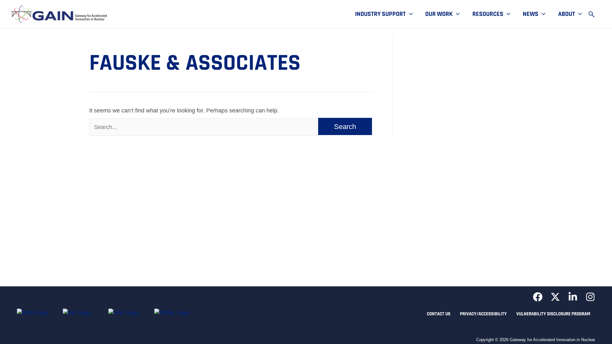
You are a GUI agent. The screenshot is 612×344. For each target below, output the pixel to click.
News (530, 14)
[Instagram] (590, 297)
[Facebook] (538, 297)
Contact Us (438, 314)
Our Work (439, 14)
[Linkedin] (573, 297)
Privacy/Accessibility (483, 314)
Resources (487, 14)
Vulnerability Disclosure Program (553, 314)
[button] (409, 14)
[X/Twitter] (555, 297)
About (566, 14)
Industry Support (380, 14)
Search (594, 14)
